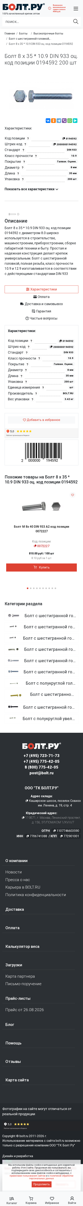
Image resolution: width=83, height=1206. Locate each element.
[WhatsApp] (69, 121)
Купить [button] (44, 567)
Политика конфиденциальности (35, 894)
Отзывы (13, 1061)
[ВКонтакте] (48, 121)
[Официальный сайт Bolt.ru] (23, 7)
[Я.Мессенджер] (75, 121)
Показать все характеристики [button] (30, 189)
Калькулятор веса (22, 946)
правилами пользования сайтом (28, 1175)
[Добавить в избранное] (72, 495)
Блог (9, 1024)
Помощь (13, 1043)
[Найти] (76, 21)
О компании (16, 860)
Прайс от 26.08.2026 (24, 1009)
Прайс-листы (17, 998)
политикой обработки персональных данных (51, 1177)
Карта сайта (17, 1080)
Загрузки (13, 965)
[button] (76, 8)
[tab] (41, 289)
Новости (13, 872)
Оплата (12, 928)
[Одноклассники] (53, 121)
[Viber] (64, 121)
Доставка (14, 909)
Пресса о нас (17, 879)
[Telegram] (59, 121)
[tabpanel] (41, 366)
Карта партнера (20, 976)
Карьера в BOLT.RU (22, 887)
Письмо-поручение (23, 983)
